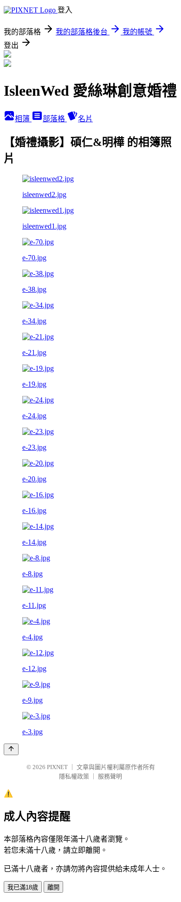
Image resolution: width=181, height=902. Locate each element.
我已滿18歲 (22, 887)
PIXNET (57, 767)
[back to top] (11, 749)
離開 (53, 887)
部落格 (55, 119)
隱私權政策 (74, 776)
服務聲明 (110, 776)
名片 (85, 119)
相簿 (23, 119)
